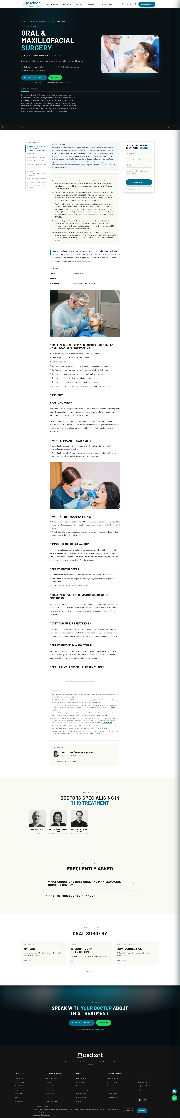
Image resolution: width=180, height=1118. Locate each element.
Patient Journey (81, 1086)
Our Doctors (80, 1082)
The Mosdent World (51, 1078)
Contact (112, 4)
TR (127, 4)
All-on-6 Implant (19, 1086)
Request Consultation (34, 77)
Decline (130, 1111)
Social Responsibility (52, 1101)
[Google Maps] (145, 1100)
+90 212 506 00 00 (143, 1078)
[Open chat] (174, 1091)
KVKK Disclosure (112, 1082)
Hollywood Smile (20, 1090)
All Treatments (19, 1101)
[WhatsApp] (174, 1098)
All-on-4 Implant (19, 1082)
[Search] (122, 4)
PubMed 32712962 (102, 728)
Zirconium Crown (20, 1093)
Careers (48, 1097)
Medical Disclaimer (112, 1078)
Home (23, 21)
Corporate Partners (51, 1086)
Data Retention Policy (113, 1090)
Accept (142, 1111)
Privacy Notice (45, 1115)
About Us (48, 1082)
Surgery (42, 21)
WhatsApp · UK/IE (143, 1082)
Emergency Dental (81, 1093)
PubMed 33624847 (102, 715)
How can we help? (52, 4)
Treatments (66, 4)
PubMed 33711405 (95, 733)
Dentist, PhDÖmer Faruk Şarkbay (78, 752)
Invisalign (18, 1097)
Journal (103, 4)
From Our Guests (81, 1097)
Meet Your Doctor (81, 1078)
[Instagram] (135, 4)
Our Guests (92, 4)
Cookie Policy (111, 1086)
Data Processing (112, 1093)
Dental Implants (19, 1078)
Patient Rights (50, 1093)
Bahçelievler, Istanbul (144, 1090)
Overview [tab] (25, 89)
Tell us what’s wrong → (99, 1030)
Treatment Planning (82, 1090)
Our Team (79, 4)
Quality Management (52, 1090)
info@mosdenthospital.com (146, 1086)
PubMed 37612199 (107, 723)
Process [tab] (34, 89)
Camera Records (112, 1097)
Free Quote (146, 4)
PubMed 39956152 (96, 702)
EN (131, 4)
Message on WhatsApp (137, 189)
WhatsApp (55, 77)
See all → (90, 971)
